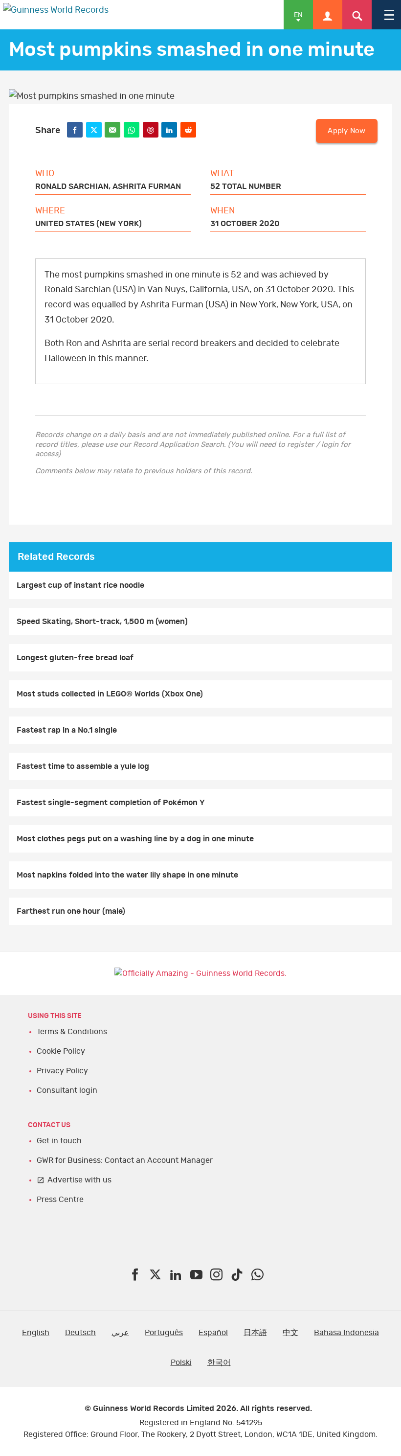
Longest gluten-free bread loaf (75, 658)
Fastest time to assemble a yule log (83, 766)
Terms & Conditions (72, 1032)
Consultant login (67, 1090)
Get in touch (59, 1141)
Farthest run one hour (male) (71, 911)
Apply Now (346, 131)
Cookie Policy (61, 1051)
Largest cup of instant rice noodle (80, 585)
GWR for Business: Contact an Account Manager (125, 1160)
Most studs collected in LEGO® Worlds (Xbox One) (110, 694)
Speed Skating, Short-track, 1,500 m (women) (102, 621)
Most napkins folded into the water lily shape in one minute (127, 875)
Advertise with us (79, 1180)
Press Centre (60, 1199)
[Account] (327, 14)
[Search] (357, 14)
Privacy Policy (62, 1071)
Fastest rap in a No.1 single (67, 730)
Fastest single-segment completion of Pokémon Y (111, 803)
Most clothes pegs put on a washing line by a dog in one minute (135, 839)
